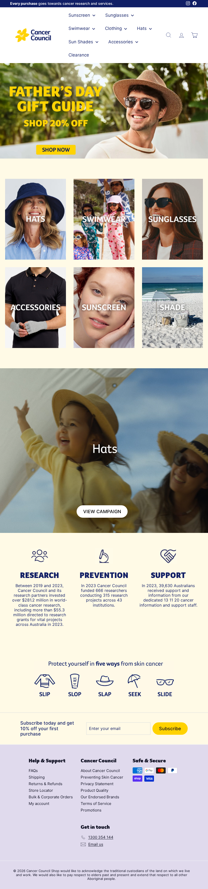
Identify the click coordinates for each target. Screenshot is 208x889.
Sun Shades (81, 41)
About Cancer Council (100, 770)
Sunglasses (117, 15)
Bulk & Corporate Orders (51, 797)
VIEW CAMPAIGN (102, 511)
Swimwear (79, 28)
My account (39, 803)
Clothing (114, 28)
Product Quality (94, 790)
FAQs (33, 770)
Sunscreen (79, 15)
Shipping (37, 777)
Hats (142, 28)
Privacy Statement (97, 783)
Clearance (78, 54)
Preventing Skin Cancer (102, 777)
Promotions (91, 810)
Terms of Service (96, 803)
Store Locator (41, 790)
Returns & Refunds (45, 783)
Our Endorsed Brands (100, 797)
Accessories (121, 41)
